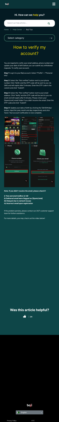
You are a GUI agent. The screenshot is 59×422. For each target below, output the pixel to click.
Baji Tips (29, 29)
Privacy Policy (11, 421)
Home (6, 29)
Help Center (17, 29)
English (24, 412)
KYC (33, 421)
